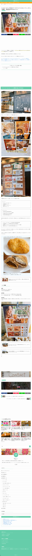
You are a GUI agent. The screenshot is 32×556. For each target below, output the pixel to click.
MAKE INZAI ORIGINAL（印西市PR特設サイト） (10, 520)
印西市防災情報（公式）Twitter (7, 523)
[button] (4, 34)
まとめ (4, 491)
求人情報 (4, 508)
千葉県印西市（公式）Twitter (7, 522)
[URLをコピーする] (28, 34)
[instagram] (16, 464)
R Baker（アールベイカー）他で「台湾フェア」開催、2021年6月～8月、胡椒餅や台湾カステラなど (19, 279)
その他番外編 (4, 474)
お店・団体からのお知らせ (7, 483)
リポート (4, 493)
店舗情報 (4, 476)
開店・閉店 (5, 501)
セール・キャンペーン (6, 486)
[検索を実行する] (30, 446)
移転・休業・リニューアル (7, 503)
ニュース (4, 481)
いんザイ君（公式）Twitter (7, 524)
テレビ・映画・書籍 (6, 488)
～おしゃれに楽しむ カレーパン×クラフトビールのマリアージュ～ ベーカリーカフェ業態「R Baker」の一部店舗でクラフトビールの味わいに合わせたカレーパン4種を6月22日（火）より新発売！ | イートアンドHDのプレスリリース (15, 59)
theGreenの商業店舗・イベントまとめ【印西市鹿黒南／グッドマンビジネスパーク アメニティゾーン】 (19, 351)
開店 (4, 506)
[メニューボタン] (1, 1)
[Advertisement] (16, 41)
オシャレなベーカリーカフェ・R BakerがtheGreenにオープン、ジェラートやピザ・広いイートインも (19, 345)
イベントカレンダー (5, 470)
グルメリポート (5, 498)
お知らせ (4, 472)
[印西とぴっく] (16, 1)
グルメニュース (3, 10)
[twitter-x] (15, 464)
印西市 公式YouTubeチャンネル (7, 521)
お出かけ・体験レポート (6, 496)
